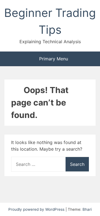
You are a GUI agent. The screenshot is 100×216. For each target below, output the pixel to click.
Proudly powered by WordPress (37, 209)
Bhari (87, 209)
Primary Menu (53, 58)
